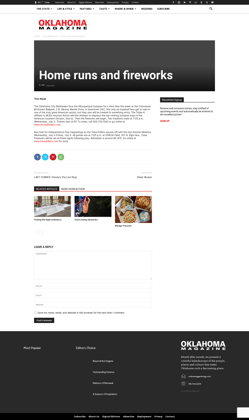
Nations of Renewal (103, 383)
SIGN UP (165, 121)
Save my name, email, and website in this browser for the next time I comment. (81, 312)
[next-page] (41, 232)
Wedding (146, 8)
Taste (103, 8)
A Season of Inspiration (105, 394)
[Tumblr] (201, 2)
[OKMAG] (203, 345)
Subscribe (59, 2)
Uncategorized (50, 36)
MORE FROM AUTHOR (73, 189)
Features (86, 8)
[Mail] (184, 2)
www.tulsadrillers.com (46, 141)
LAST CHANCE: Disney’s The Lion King (55, 177)
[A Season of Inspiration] (82, 394)
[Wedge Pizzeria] (133, 209)
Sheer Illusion (144, 177)
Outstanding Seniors (103, 372)
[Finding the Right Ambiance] (52, 206)
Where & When (124, 8)
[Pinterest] (190, 2)
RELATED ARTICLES (46, 189)
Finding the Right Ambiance (47, 219)
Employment (113, 2)
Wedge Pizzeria (123, 225)
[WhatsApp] (60, 157)
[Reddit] (195, 2)
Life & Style (64, 8)
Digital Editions (85, 2)
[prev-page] (36, 232)
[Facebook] (173, 2)
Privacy (125, 2)
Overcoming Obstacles (86, 219)
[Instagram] (178, 2)
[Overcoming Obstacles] (93, 206)
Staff (42, 85)
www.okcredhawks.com (47, 124)
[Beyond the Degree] (82, 361)
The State (43, 8)
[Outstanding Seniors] (82, 372)
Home (37, 36)
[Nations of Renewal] (82, 383)
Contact (135, 2)
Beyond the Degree (103, 361)
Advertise (99, 2)
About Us (71, 2)
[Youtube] (212, 2)
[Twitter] (206, 2)
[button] (211, 9)
